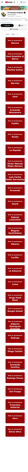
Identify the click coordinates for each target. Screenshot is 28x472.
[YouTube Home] (9, 2)
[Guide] (2, 2)
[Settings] (17, 2)
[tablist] (14, 34)
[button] (20, 34)
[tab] (7, 34)
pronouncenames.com (7, 22)
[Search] (14, 2)
